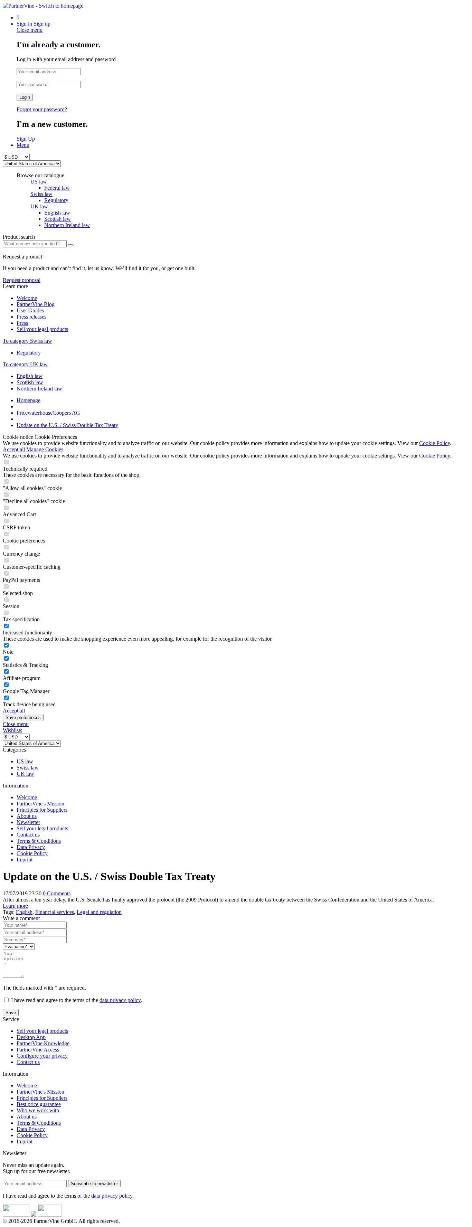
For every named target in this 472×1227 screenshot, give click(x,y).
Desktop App (31, 1037)
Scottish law (30, 382)
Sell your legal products (42, 329)
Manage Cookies (44, 449)
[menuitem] (243, 18)
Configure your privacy (42, 1056)
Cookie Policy (434, 443)
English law (30, 376)
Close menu (30, 30)
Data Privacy (31, 847)
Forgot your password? (42, 109)
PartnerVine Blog (36, 304)
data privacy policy (120, 1000)
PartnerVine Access (38, 1050)
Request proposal (21, 280)
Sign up (42, 24)
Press (22, 323)
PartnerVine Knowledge (43, 1043)
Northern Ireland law (39, 388)
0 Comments (56, 893)
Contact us (28, 835)
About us (27, 816)
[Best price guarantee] (16, 1215)
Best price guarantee (39, 1104)
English (24, 912)
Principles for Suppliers (42, 810)
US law (38, 182)
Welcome (27, 298)
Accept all (14, 449)
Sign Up (26, 139)
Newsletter (28, 822)
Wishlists (12, 730)
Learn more (15, 906)
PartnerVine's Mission (40, 803)
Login (24, 97)
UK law (39, 206)
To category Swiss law (27, 341)
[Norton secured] (50, 1215)
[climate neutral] (33, 1215)
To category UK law (25, 364)
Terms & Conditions (39, 841)
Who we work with (38, 1110)
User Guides (30, 310)
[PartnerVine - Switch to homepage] (43, 6)
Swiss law (41, 194)
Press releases (31, 317)
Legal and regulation (99, 912)
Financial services (54, 912)
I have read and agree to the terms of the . (76, 1000)
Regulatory (29, 353)
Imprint (24, 859)
